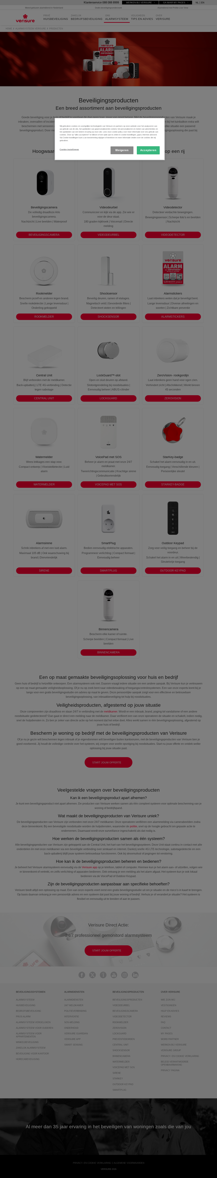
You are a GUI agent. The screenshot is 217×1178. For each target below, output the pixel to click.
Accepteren (148, 150)
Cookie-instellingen (69, 149)
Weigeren (122, 150)
